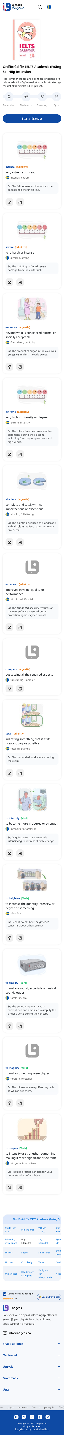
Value (41, 1262)
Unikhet (9, 1262)
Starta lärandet (32, 119)
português (49, 1407)
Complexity (26, 1262)
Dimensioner (27, 1229)
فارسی (10, 1407)
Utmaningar (11, 1273)
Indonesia (23, 1407)
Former (8, 1252)
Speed (24, 1252)
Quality (59, 1262)
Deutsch (36, 1407)
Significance (44, 1252)
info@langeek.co (20, 1333)
